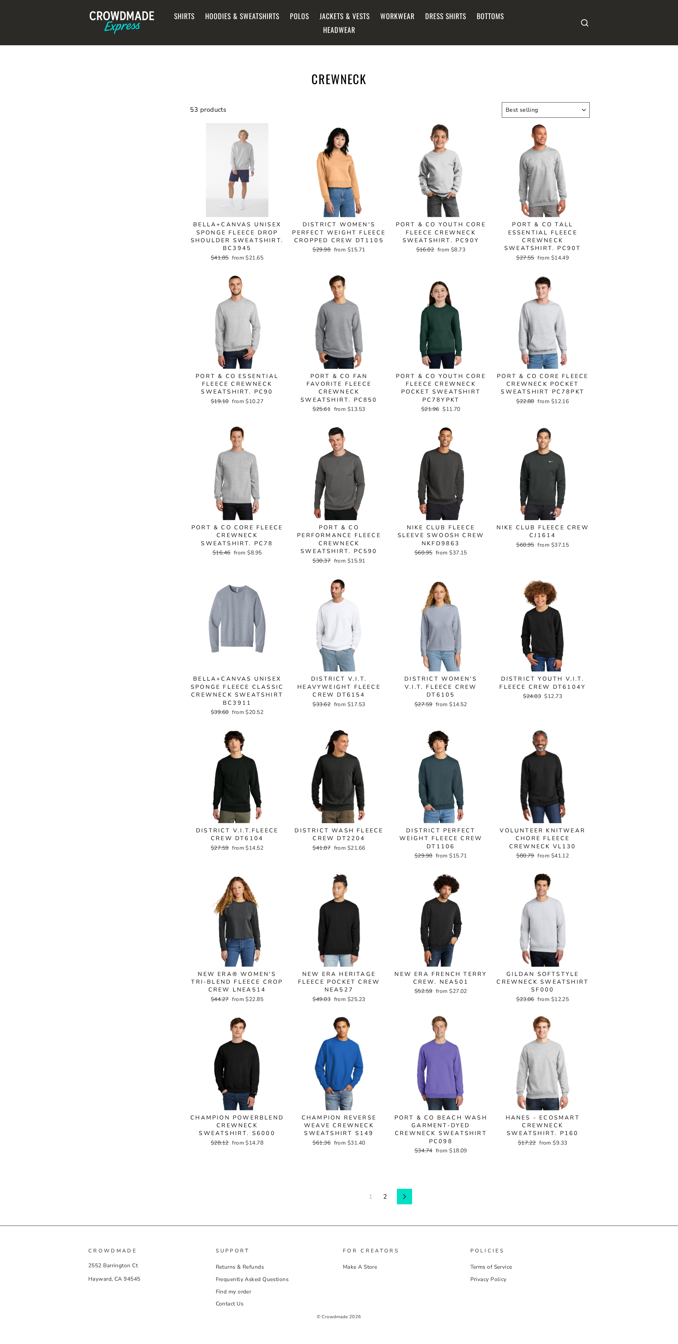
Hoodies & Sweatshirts (242, 16)
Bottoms (490, 16)
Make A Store (360, 1266)
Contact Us (230, 1303)
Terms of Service (491, 1266)
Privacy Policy (488, 1279)
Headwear (339, 29)
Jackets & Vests (345, 16)
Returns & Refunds (240, 1266)
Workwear (397, 16)
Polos (299, 16)
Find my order (233, 1291)
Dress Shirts (445, 16)
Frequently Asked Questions (252, 1279)
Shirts (184, 16)
